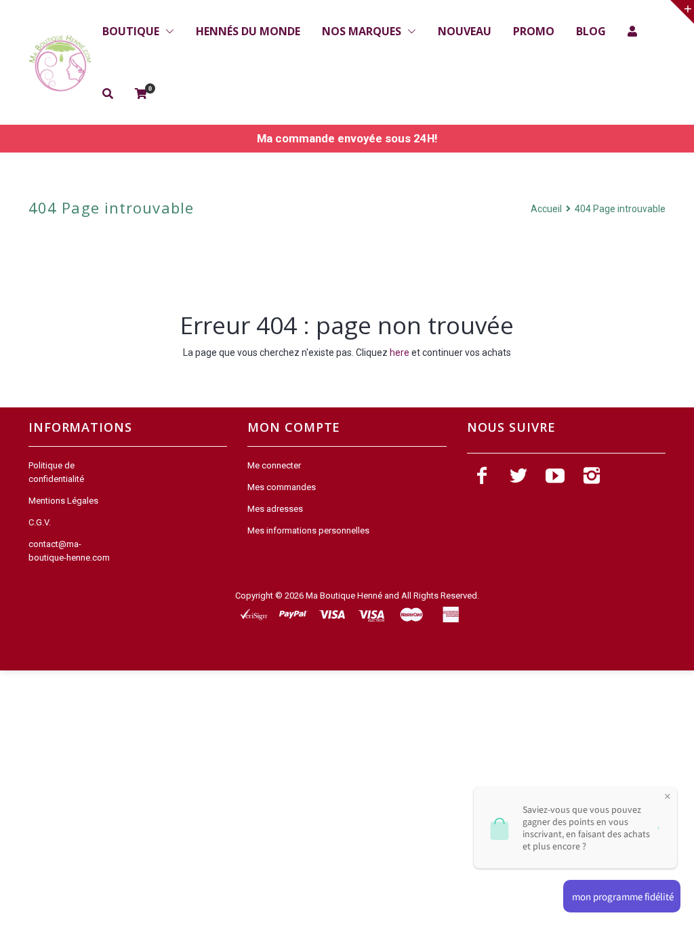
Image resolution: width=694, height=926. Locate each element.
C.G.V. (39, 522)
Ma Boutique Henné (344, 595)
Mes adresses (275, 509)
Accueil (547, 208)
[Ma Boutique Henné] (59, 63)
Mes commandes (281, 487)
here (399, 352)
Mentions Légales (63, 501)
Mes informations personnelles (308, 530)
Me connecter (274, 465)
